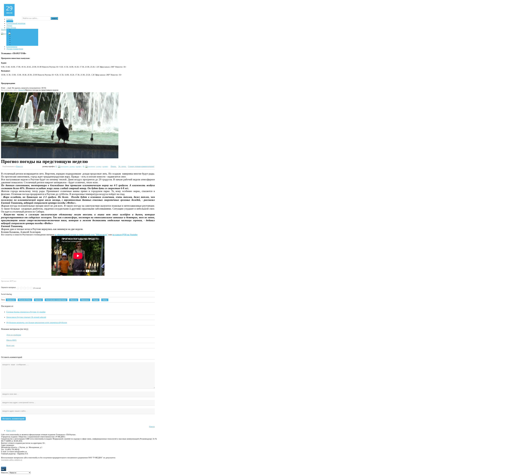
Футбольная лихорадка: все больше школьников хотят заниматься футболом (36, 323)
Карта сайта (11, 431)
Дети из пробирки (13, 335)
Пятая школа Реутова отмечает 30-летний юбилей (26, 317)
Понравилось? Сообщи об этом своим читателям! (41, 294)
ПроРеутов (5, 30)
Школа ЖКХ (11, 340)
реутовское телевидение (56, 300)
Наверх (152, 427)
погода (74, 300)
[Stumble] (26, 294)
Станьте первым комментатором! (141, 166)
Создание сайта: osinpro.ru (11, 460)
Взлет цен (10, 346)
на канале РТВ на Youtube (124, 235)
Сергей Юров (25, 300)
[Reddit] (33, 294)
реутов (38, 300)
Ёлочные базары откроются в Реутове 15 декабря (25, 312)
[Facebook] (15, 294)
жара (96, 300)
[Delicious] (18, 294)
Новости (21, 90)
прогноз (85, 300)
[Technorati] (29, 294)
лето (105, 300)
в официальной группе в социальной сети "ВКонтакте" (81, 235)
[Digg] (22, 294)
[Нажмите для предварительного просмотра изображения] (59, 125)
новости (11, 300)
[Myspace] (37, 294)
